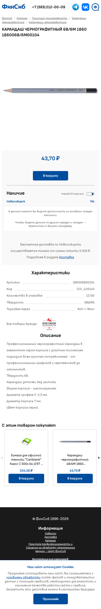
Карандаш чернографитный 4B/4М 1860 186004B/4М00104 (75, 459)
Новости (50, 533)
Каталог (50, 540)
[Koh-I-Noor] (54, 324)
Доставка (66, 257)
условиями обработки (23, 577)
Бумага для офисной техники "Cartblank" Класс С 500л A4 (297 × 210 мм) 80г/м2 (26, 459)
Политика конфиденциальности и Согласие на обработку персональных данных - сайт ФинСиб (50, 547)
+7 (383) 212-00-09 (48, 7)
